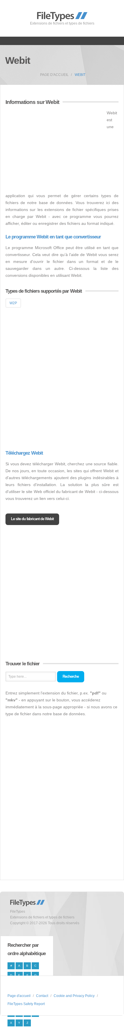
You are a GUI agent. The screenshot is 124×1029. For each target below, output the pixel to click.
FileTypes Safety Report (26, 1004)
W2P (13, 303)
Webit (80, 75)
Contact (42, 996)
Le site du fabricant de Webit (32, 519)
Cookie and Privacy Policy (74, 996)
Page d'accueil (54, 75)
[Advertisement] (53, 149)
